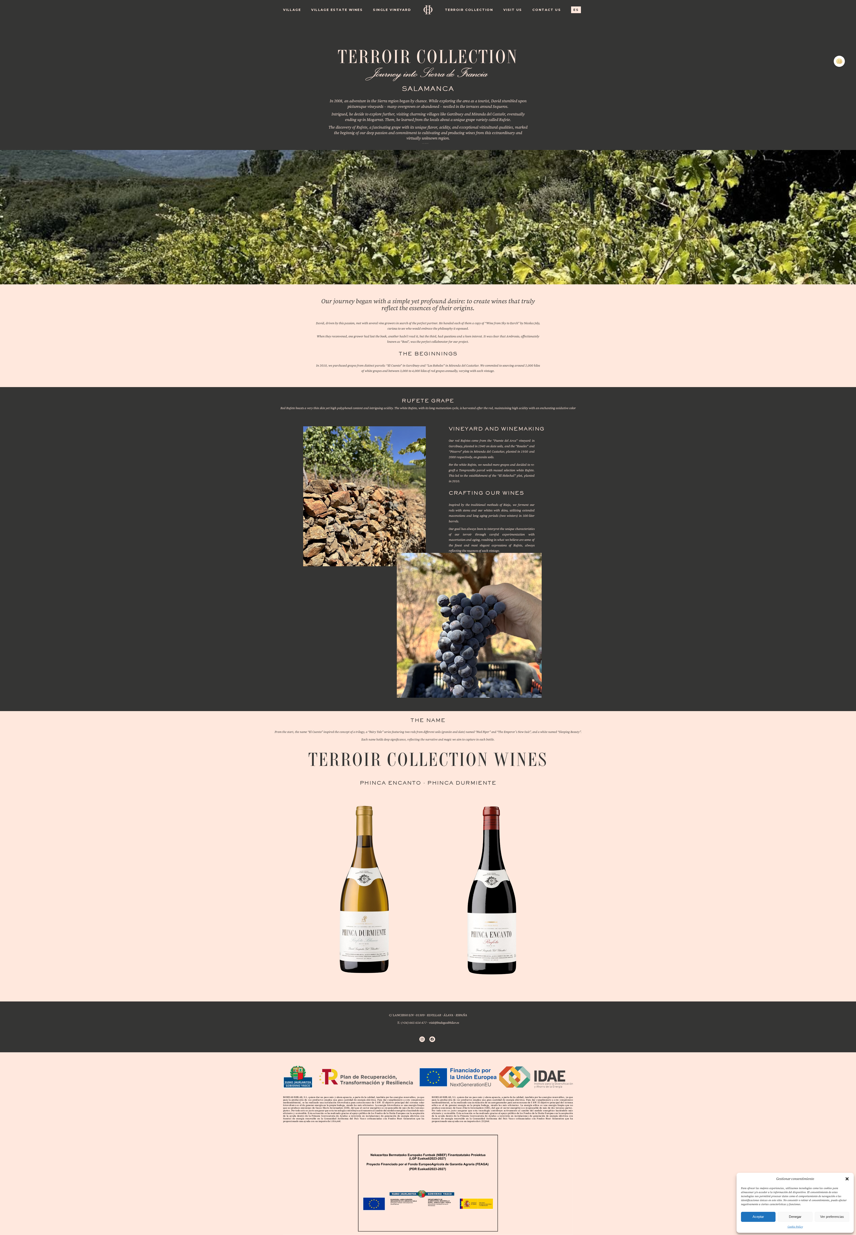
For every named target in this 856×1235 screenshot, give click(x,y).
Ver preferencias (832, 1217)
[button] (847, 1179)
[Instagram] (422, 1039)
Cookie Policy (795, 1227)
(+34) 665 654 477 (414, 1022)
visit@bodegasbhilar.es (444, 1022)
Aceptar (758, 1217)
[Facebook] (432, 1039)
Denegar (795, 1217)
